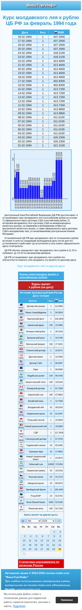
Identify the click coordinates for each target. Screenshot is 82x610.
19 (36, 545)
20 (41, 545)
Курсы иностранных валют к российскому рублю (39, 276)
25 (30, 549)
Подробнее (19, 606)
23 (59, 545)
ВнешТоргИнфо (41, 5)
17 (24, 545)
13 (41, 540)
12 (36, 540)
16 (59, 540)
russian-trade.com (28, 589)
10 (24, 540)
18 (30, 545)
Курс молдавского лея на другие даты (41, 265)
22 (53, 545)
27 (41, 549)
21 (47, 545)
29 (53, 549)
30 (59, 549)
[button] (67, 600)
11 (30, 540)
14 (47, 540)
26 (36, 549)
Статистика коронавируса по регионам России (39, 563)
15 (53, 540)
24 (24, 549)
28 (47, 549)
